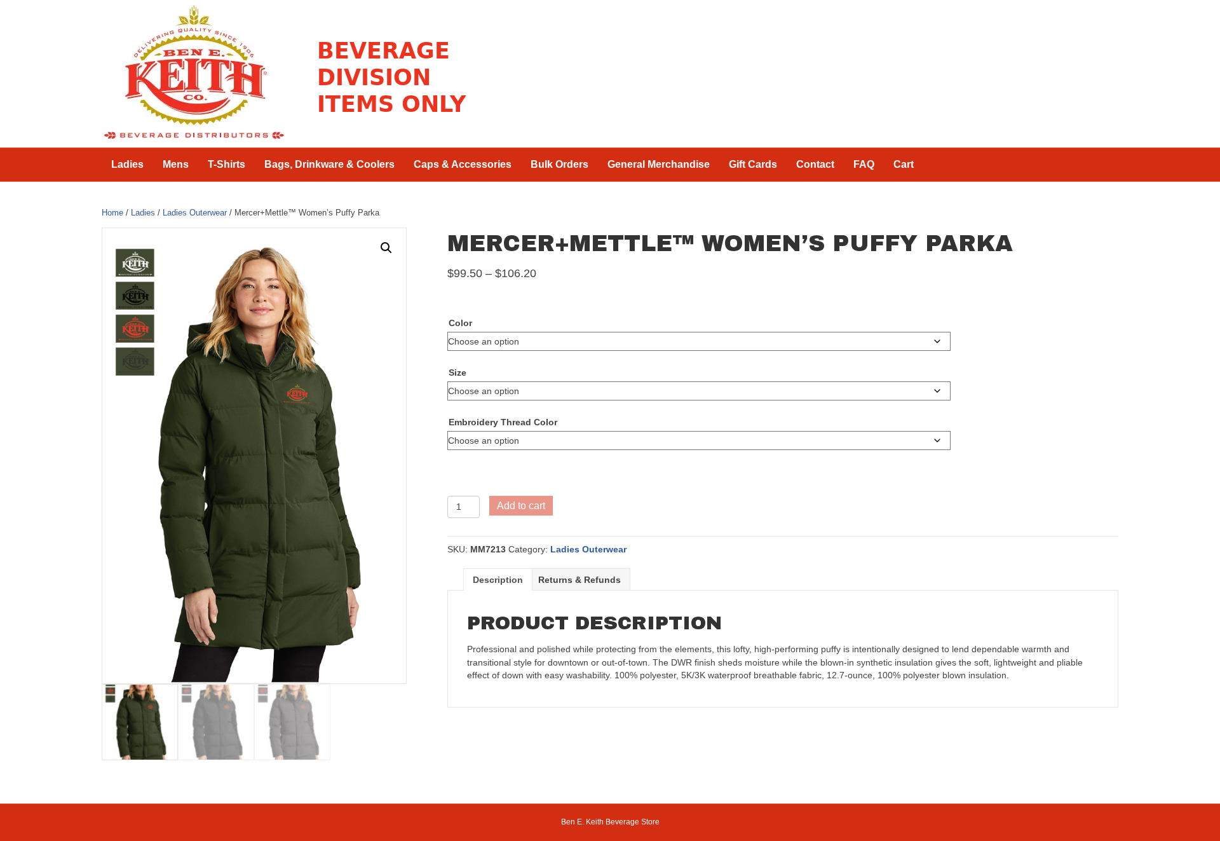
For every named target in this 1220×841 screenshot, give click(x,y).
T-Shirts (226, 164)
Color (460, 323)
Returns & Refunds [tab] (579, 580)
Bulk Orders (559, 164)
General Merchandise (658, 164)
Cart (903, 164)
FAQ (863, 164)
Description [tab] (498, 580)
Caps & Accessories (463, 164)
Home (112, 212)
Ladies (127, 164)
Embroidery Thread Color (503, 422)
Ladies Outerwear (195, 212)
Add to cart (521, 505)
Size (457, 372)
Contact (815, 164)
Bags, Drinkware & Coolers (329, 164)
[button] (386, 247)
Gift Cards (753, 164)
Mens (176, 164)
